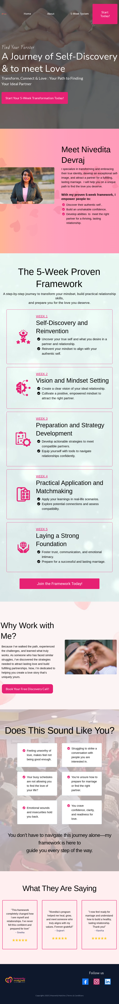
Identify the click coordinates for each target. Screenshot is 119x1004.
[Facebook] (85, 981)
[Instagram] (96, 981)
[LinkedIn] (107, 981)
